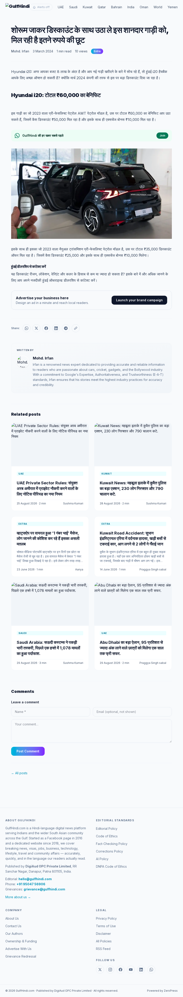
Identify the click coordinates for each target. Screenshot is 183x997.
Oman (144, 7)
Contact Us (13, 926)
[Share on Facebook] (46, 328)
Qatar (102, 7)
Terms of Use (106, 926)
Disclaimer (103, 933)
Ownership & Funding (21, 941)
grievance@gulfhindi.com (44, 889)
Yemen (173, 7)
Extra (97, 51)
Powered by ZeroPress (162, 990)
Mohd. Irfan (20, 51)
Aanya (79, 569)
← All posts (19, 773)
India (130, 7)
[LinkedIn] (141, 970)
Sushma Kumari (73, 503)
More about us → (18, 897)
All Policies (104, 941)
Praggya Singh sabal (152, 569)
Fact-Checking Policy (111, 844)
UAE (61, 7)
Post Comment (28, 751)
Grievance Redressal (20, 956)
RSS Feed (103, 949)
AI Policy (102, 859)
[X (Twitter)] (100, 970)
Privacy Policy (106, 918)
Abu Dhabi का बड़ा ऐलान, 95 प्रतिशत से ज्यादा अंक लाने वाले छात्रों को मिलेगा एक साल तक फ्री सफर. (132, 648)
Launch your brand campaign (139, 300)
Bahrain (116, 7)
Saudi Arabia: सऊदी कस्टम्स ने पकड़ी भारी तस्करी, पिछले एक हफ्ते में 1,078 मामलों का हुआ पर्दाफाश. (48, 648)
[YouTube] (131, 970)
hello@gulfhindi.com (35, 879)
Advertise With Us (18, 949)
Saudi (73, 7)
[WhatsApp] (151, 970)
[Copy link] (76, 328)
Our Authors (14, 933)
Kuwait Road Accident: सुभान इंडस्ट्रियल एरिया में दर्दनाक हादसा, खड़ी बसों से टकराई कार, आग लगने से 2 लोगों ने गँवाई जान (133, 539)
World (158, 7)
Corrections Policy (109, 851)
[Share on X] (36, 328)
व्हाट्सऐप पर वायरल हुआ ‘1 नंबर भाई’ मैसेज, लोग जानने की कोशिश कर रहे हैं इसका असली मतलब (48, 539)
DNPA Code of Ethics (111, 866)
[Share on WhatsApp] (27, 328)
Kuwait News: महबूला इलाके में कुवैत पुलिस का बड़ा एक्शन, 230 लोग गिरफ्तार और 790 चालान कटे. (133, 488)
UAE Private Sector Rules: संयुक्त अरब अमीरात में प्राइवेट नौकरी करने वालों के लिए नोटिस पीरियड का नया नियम (47, 488)
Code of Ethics (107, 836)
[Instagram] (110, 970)
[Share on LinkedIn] (56, 328)
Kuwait (87, 7)
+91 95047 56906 (31, 884)
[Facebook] (120, 970)
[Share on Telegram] (66, 328)
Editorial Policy (106, 828)
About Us (12, 918)
